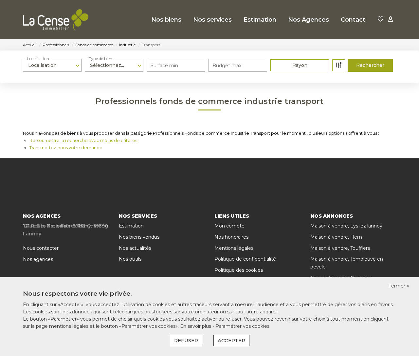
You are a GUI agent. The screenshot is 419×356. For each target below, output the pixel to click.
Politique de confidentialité (245, 259)
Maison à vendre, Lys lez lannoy (346, 226)
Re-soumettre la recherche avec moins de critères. (83, 140)
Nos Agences (308, 19)
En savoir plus (196, 326)
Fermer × (398, 286)
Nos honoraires (231, 237)
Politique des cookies (238, 270)
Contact (353, 19)
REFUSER (186, 340)
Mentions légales (233, 248)
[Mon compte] (390, 19)
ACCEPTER (231, 340)
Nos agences (38, 259)
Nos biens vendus (139, 237)
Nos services (212, 19)
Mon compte (229, 226)
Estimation (260, 19)
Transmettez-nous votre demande (65, 147)
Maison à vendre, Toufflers (340, 248)
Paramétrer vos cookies (242, 326)
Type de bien (100, 58)
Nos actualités (135, 248)
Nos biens (166, 19)
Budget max (226, 66)
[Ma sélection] (381, 19)
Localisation (38, 58)
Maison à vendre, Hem (336, 237)
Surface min (164, 66)
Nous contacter (41, 248)
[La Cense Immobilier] (55, 19)
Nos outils (130, 259)
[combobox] (52, 65)
